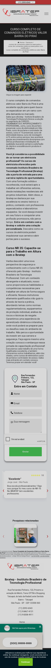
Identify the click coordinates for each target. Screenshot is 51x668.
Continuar (25, 662)
